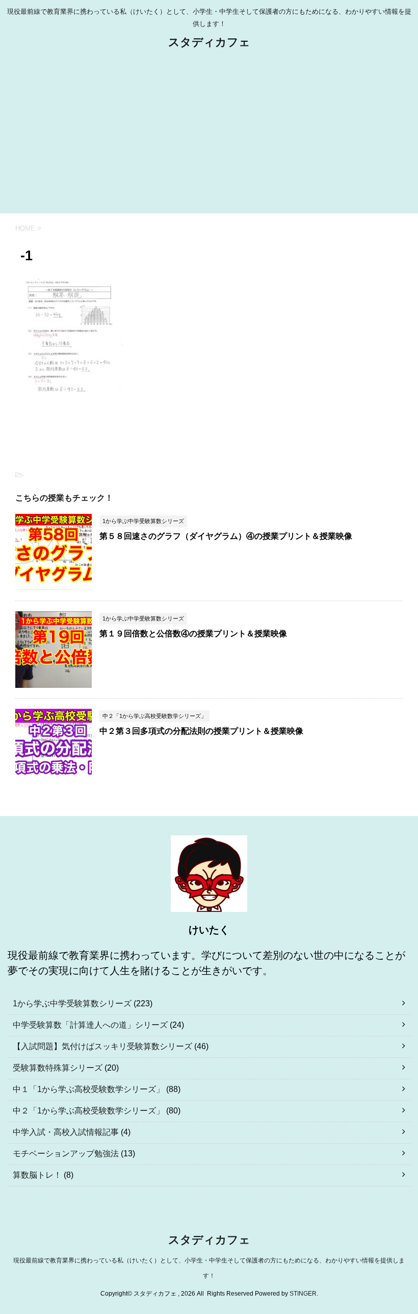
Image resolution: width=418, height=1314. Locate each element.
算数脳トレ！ (37, 1175)
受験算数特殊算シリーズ (57, 1067)
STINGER (303, 1293)
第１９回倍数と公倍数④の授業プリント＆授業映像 (193, 633)
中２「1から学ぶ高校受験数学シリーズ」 (88, 1110)
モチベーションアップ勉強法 (66, 1153)
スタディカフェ (209, 42)
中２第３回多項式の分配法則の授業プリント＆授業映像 (201, 731)
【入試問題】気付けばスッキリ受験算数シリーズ (102, 1046)
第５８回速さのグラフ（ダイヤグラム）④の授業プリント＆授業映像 (225, 536)
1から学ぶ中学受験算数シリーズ (72, 1003)
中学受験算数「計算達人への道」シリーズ (90, 1025)
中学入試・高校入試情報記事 (66, 1132)
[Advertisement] (209, 136)
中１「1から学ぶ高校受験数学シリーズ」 (88, 1089)
